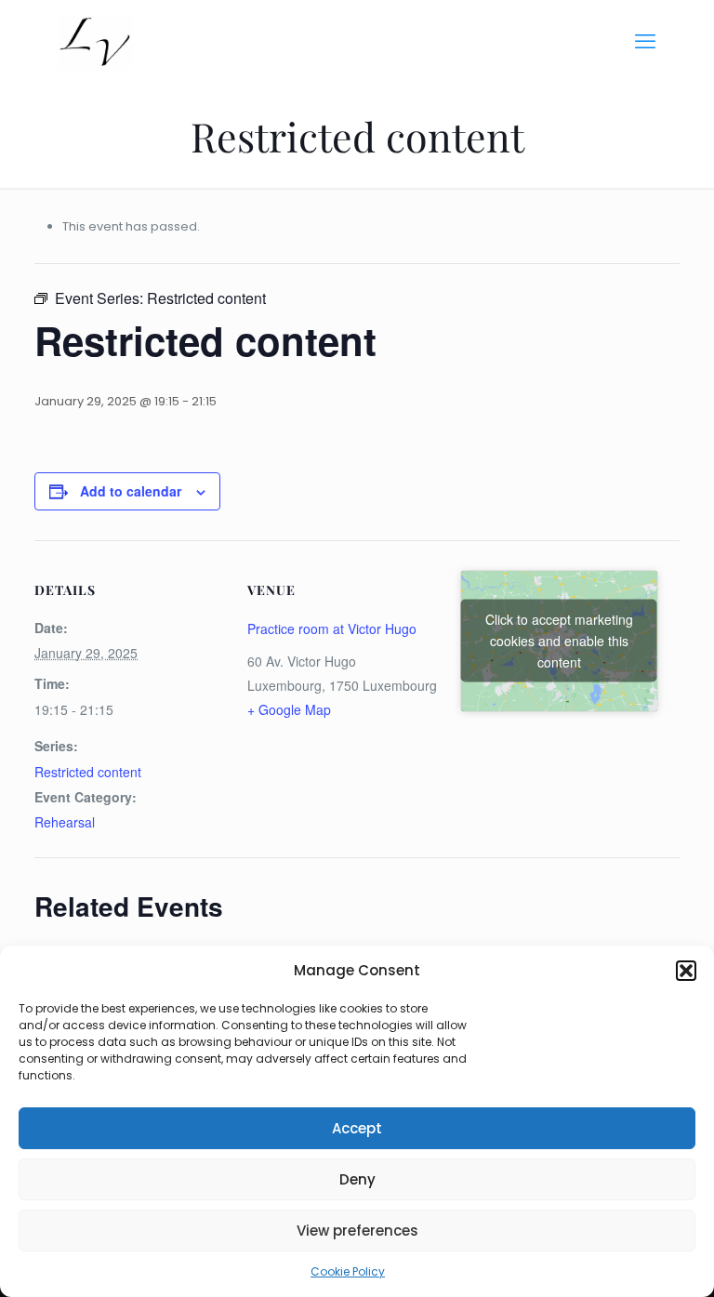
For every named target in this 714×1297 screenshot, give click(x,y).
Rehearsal (64, 822)
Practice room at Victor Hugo (331, 628)
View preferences (357, 1230)
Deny (357, 1179)
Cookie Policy (348, 1271)
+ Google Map (289, 709)
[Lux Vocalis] (95, 42)
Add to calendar (130, 491)
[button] (686, 970)
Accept (357, 1128)
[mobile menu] (645, 42)
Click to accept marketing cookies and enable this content (559, 640)
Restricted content (87, 771)
